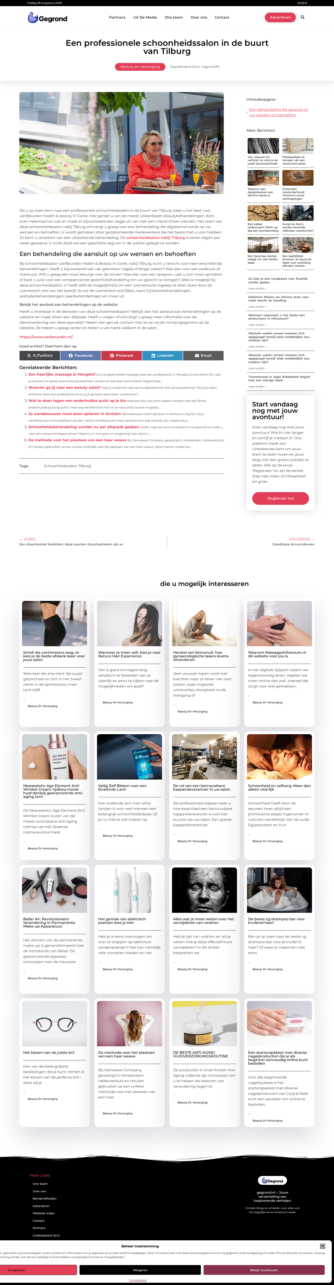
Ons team (174, 17)
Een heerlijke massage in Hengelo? (61, 374)
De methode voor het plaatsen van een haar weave (77, 440)
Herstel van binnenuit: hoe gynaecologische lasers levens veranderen (201, 656)
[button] (322, 1246)
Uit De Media (145, 17)
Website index (44, 1213)
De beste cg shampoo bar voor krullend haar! (276, 921)
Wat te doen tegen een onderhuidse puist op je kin (77, 400)
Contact (222, 17)
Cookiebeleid (138, 1280)
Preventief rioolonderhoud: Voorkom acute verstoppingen (293, 193)
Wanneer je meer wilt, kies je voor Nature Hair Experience (129, 654)
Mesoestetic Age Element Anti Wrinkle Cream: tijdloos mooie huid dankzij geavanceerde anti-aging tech (53, 791)
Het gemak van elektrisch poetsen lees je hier (122, 921)
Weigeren (140, 1270)
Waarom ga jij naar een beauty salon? (64, 387)
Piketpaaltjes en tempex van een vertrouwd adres (293, 160)
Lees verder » (257, 288)
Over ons (199, 17)
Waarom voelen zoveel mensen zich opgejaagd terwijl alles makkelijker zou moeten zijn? (278, 336)
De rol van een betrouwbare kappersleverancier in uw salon (201, 788)
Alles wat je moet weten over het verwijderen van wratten (203, 921)
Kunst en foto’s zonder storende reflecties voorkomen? (298, 227)
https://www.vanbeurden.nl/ (46, 337)
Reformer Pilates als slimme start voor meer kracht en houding (278, 298)
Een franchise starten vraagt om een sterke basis (262, 259)
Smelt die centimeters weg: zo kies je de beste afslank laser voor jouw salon (54, 656)
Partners (117, 17)
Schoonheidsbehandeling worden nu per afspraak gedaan (83, 427)
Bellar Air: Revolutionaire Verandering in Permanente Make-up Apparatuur (49, 922)
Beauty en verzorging (140, 67)
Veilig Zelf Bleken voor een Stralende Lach (122, 788)
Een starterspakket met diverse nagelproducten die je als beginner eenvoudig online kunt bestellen (278, 1058)
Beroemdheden (45, 1198)
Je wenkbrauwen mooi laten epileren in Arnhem (74, 414)
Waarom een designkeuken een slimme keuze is (260, 192)
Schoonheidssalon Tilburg (67, 466)
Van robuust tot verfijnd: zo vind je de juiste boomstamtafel (263, 160)
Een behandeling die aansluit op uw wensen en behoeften (278, 112)
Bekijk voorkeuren (264, 1270)
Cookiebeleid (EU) (46, 1235)
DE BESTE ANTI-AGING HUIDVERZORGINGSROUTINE (200, 1054)
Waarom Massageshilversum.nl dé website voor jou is (277, 654)
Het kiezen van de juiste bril (48, 1052)
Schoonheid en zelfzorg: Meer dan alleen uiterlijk (279, 788)
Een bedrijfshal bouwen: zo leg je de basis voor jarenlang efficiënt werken (296, 260)
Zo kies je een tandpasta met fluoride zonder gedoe (278, 280)
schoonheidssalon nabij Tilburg (155, 238)
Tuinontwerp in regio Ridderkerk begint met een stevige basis (279, 378)
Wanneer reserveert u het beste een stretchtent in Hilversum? (276, 317)
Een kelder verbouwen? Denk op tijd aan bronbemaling (263, 227)
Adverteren (41, 1206)
